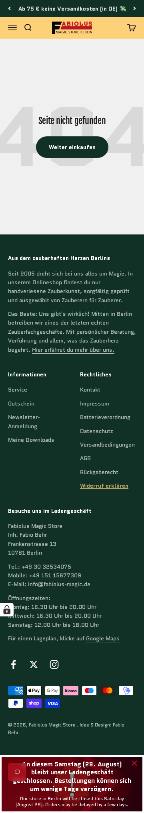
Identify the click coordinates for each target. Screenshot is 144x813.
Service (17, 390)
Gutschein (21, 403)
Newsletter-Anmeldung (24, 421)
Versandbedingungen (107, 445)
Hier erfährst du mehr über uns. (73, 350)
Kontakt (90, 390)
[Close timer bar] (134, 763)
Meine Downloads (31, 440)
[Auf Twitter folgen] (33, 664)
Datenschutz (96, 431)
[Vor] (134, 8)
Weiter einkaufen (72, 147)
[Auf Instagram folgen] (54, 664)
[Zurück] (9, 8)
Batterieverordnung (105, 417)
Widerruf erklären (104, 486)
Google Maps (103, 638)
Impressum (94, 403)
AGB (85, 458)
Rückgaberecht (99, 472)
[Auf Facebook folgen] (13, 664)
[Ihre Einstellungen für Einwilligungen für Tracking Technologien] (7, 609)
